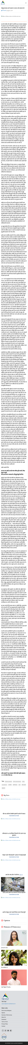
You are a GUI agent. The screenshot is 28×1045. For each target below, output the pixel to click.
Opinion (7, 920)
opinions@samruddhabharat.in (9, 1003)
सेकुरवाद (3, 788)
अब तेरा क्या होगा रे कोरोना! (12, 875)
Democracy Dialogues (6, 1010)
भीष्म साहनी (4, 10)
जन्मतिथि (9, 784)
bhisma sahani (8, 781)
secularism (4, 784)
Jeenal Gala (4, 947)
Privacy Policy (5, 1024)
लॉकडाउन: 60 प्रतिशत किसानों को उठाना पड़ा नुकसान (14, 834)
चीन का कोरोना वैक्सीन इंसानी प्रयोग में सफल (14, 814)
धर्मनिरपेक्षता (15, 784)
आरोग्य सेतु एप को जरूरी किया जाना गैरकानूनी (14, 912)
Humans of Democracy (12, 927)
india (23, 781)
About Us (4, 1017)
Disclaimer (4, 1019)
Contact (3, 1026)
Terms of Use (5, 1021)
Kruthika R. (4, 967)
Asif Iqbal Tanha (6, 987)
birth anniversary (17, 781)
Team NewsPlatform (14, 815)
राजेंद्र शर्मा (21, 874)
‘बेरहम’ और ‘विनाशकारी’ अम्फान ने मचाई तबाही (14, 855)
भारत (19, 784)
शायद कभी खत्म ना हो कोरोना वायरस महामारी (14, 892)
